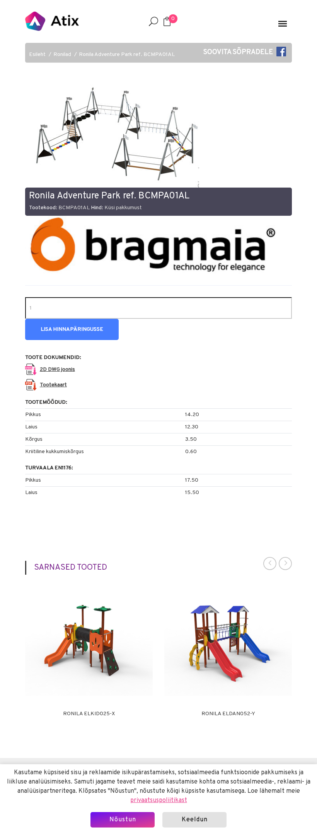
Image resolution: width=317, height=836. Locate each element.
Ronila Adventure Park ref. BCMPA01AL (127, 54)
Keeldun (195, 820)
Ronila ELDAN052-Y (228, 714)
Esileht (37, 54)
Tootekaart (53, 385)
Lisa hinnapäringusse (72, 329)
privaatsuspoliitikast (158, 800)
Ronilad (62, 54)
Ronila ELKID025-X (89, 714)
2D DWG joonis (57, 369)
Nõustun (122, 820)
